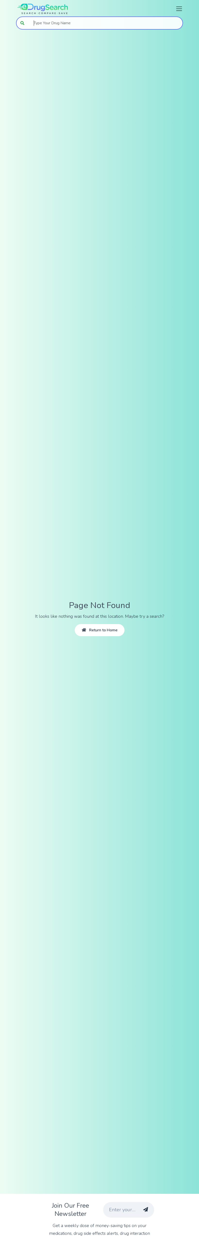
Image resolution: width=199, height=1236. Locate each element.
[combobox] (105, 23)
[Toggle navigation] (177, 9)
